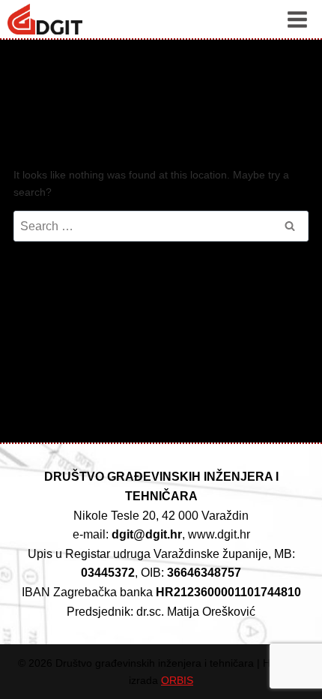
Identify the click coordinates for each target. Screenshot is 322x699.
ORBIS (177, 680)
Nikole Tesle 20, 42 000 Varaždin (161, 515)
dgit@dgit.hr (147, 534)
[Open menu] (297, 19)
